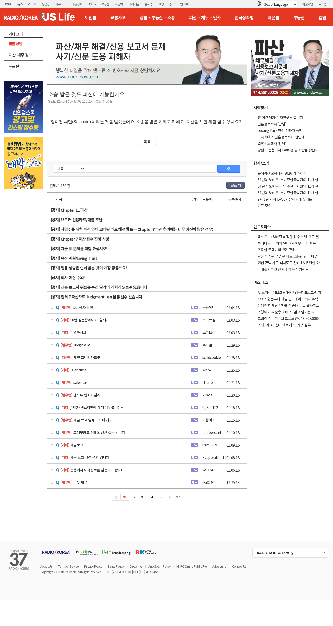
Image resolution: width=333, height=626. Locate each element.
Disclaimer (136, 566)
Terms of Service (68, 566)
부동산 (105, 4)
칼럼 (322, 17)
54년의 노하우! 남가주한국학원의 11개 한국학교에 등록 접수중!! (288, 182)
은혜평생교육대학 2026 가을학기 (282, 173)
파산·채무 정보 (20, 55)
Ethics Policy (116, 566)
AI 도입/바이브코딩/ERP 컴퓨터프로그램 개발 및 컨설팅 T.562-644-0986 (289, 295)
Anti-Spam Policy (159, 566)
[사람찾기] (290, 108)
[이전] (116, 497)
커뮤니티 (60, 4)
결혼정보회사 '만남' (272, 124)
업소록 (184, 4)
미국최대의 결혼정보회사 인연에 (281, 137)
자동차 (119, 4)
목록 (147, 142)
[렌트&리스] (290, 228)
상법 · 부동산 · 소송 (157, 17)
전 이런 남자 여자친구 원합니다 (280, 117)
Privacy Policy (93, 566)
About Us (46, 566)
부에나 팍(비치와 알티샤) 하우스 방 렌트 (287, 243)
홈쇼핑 (149, 4)
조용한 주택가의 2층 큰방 (276, 249)
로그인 (322, 4)
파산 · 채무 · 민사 (205, 17)
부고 (172, 4)
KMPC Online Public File (191, 566)
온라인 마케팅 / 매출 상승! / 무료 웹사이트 (288, 305)
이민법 (90, 17)
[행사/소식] (290, 164)
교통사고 (117, 17)
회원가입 (307, 4)
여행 (161, 4)
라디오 (32, 4)
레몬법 (273, 17)
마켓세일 (134, 4)
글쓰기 (235, 185)
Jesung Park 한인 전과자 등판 (280, 130)
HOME (8, 4)
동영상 (46, 4)
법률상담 (16, 43)
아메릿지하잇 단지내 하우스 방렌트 (283, 269)
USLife (92, 4)
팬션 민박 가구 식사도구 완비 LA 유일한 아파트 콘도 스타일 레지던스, (288, 265)
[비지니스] (290, 283)
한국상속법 (244, 17)
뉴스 (20, 4)
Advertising (219, 566)
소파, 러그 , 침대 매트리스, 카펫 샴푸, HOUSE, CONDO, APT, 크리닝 (285, 327)
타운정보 (77, 4)
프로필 (14, 66)
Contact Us (239, 566)
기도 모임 (264, 205)
